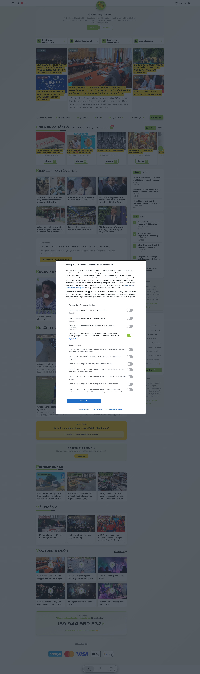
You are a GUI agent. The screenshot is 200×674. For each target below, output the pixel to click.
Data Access (97, 409)
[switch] (130, 310)
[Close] (141, 265)
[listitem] (101, 305)
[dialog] (101, 337)
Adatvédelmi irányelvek (114, 409)
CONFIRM (84, 401)
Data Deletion (84, 409)
